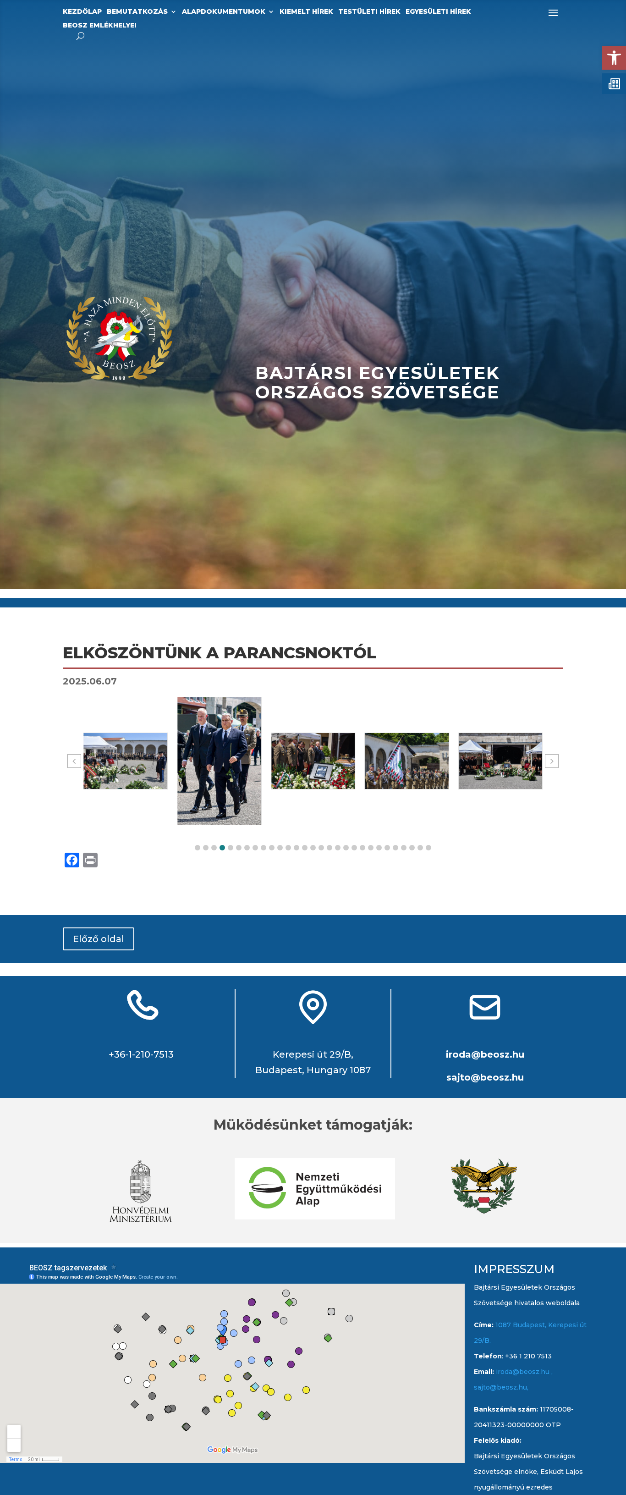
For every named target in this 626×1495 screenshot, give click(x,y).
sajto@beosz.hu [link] (485, 1077)
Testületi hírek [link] (369, 12)
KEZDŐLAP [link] (82, 12)
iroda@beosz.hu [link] (485, 1054)
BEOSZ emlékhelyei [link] (100, 25)
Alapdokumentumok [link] (223, 12)
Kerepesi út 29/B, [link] (313, 1054)
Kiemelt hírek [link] (306, 12)
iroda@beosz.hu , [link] (524, 1372)
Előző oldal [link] (98, 938)
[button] (197, 847)
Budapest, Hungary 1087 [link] (313, 1070)
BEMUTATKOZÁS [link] (137, 12)
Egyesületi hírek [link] (438, 12)
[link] (614, 58)
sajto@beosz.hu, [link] (501, 1387)
